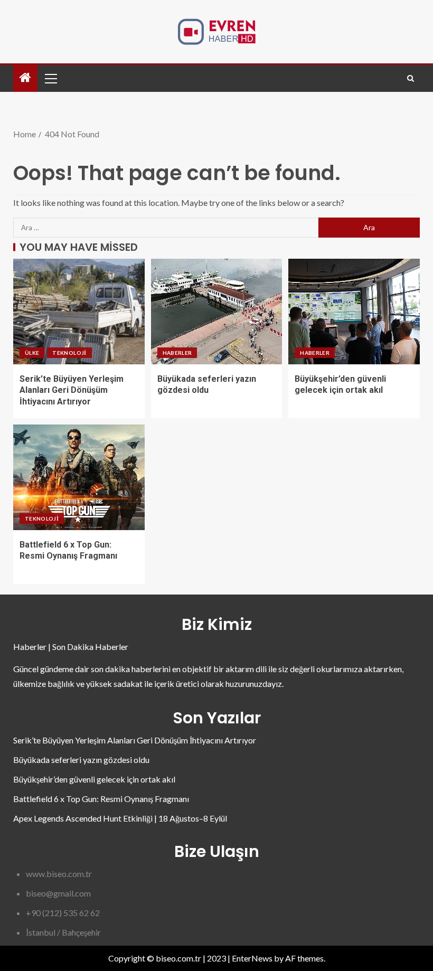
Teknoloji (69, 353)
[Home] (25, 78)
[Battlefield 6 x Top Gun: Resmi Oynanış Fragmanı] (79, 477)
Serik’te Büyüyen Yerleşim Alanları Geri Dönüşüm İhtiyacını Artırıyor (72, 390)
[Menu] (50, 78)
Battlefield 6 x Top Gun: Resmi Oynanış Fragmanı (101, 799)
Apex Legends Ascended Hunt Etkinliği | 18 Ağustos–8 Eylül (120, 818)
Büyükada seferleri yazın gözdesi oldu (81, 760)
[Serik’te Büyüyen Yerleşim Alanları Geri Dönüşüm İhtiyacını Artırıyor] (79, 311)
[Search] (410, 78)
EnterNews (252, 958)
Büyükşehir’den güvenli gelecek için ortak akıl (94, 779)
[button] (50, 78)
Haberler (177, 353)
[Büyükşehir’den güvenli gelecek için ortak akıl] (354, 311)
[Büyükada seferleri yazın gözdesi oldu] (217, 311)
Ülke (32, 353)
